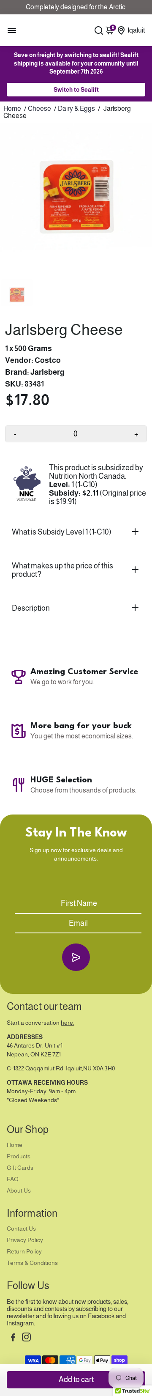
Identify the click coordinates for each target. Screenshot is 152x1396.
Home (12, 108)
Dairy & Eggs (76, 108)
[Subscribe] (76, 957)
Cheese (39, 108)
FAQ (13, 1179)
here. (67, 1023)
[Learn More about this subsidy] (27, 484)
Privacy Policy (25, 1240)
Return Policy (24, 1251)
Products (18, 1156)
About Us (19, 1191)
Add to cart (76, 1379)
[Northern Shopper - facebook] (13, 1338)
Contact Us (21, 1229)
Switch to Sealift (76, 89)
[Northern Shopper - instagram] (26, 1338)
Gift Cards (20, 1168)
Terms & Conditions (32, 1263)
